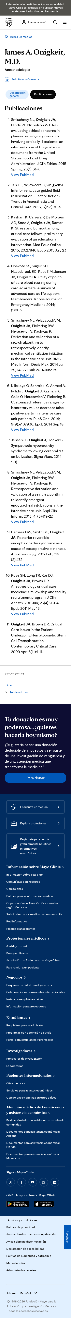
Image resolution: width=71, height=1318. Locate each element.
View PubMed (22, 174)
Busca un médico (21, 37)
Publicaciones (43, 94)
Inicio (8, 685)
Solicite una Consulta (25, 79)
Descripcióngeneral (17, 94)
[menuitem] (17, 94)
